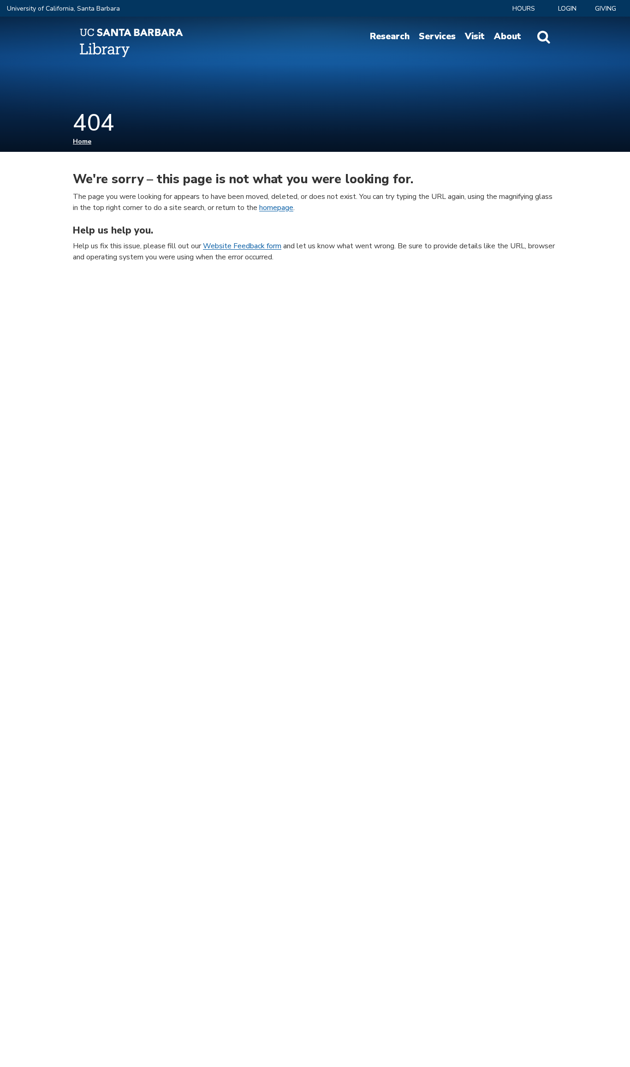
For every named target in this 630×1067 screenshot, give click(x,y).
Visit (475, 36)
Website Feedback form (242, 246)
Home (82, 141)
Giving (605, 8)
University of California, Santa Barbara (63, 8)
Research (390, 36)
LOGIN (567, 8)
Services (437, 36)
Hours (523, 8)
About (507, 36)
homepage (276, 208)
